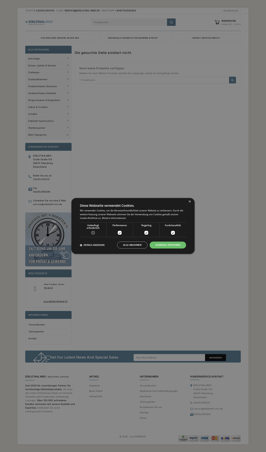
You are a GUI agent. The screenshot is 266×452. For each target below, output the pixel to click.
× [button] (189, 201)
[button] (92, 245)
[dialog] (133, 226)
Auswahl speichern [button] (167, 245)
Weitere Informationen (114, 218)
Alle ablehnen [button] (132, 245)
